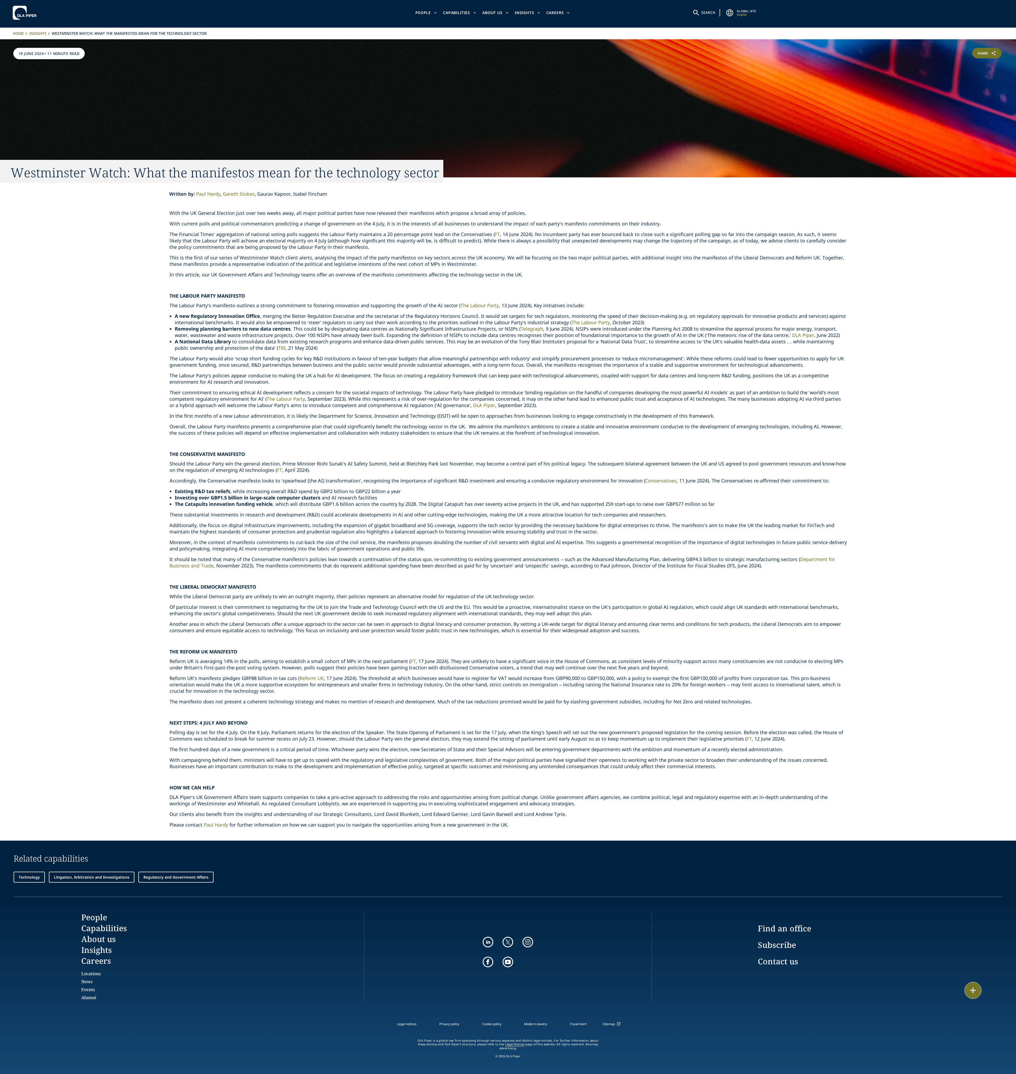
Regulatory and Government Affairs (176, 877)
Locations (91, 974)
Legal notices (406, 1024)
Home (18, 33)
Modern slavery (535, 1024)
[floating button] (972, 990)
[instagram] (527, 942)
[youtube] (508, 962)
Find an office (784, 928)
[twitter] (508, 942)
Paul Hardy (208, 194)
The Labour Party (480, 305)
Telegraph (532, 329)
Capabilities (456, 12)
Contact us (778, 961)
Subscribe (777, 944)
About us (492, 12)
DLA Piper (803, 335)
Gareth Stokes (239, 194)
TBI (282, 348)
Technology (29, 877)
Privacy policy (449, 1024)
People (423, 12)
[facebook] (488, 962)
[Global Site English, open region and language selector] (730, 13)
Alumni (88, 997)
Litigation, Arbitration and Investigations (91, 877)
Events (88, 989)
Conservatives (661, 480)
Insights (524, 12)
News (86, 982)
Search (708, 12)
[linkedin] (488, 942)
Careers (555, 12)
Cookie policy (491, 1024)
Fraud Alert (578, 1024)
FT (497, 234)
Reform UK (312, 678)
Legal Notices (515, 1044)
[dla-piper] (26, 13)
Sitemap (609, 1024)
